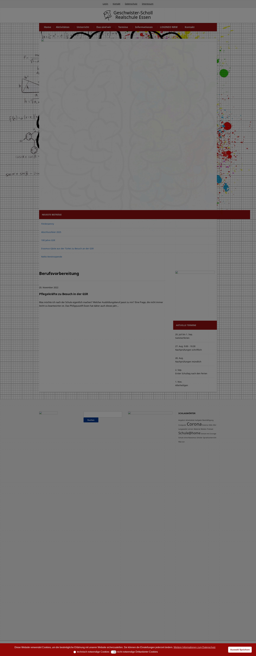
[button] (73, 652)
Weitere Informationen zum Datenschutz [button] (195, 647)
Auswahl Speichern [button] (240, 649)
